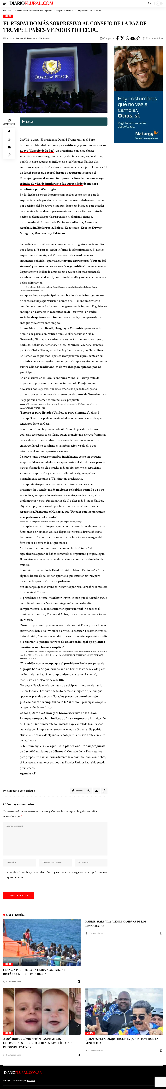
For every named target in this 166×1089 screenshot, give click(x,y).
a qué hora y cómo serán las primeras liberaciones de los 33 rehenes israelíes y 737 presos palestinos (37, 1043)
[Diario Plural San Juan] (32, 3)
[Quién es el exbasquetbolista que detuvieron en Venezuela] (124, 1011)
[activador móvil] (6, 3)
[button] (63, 289)
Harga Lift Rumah (81, 1080)
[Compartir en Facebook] (117, 38)
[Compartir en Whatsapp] (127, 38)
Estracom (31, 1080)
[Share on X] (122, 38)
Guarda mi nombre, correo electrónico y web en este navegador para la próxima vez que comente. (57, 875)
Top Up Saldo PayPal (45, 1080)
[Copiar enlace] (137, 38)
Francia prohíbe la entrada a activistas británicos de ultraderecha (34, 972)
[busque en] (143, 3)
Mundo (8, 16)
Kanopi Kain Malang (64, 1080)
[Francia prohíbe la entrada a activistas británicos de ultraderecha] (42, 942)
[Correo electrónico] (132, 38)
